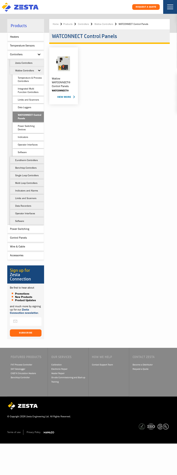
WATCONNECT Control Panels (29, 117)
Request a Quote (140, 369)
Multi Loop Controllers (26, 183)
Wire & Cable (17, 246)
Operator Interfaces (28, 144)
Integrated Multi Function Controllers (28, 90)
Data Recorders (23, 206)
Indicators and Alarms (26, 190)
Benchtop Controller (20, 377)
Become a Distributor (143, 365)
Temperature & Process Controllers (30, 79)
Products (68, 24)
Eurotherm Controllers (26, 160)
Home (56, 24)
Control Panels (18, 237)
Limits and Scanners (28, 99)
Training (55, 382)
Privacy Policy (33, 432)
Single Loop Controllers (27, 175)
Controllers (16, 54)
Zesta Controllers (23, 63)
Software (22, 152)
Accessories (16, 255)
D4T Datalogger (18, 369)
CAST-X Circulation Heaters (23, 373)
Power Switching (19, 229)
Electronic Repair (59, 369)
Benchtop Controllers (26, 168)
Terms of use (14, 432)
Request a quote (146, 7)
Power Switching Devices (26, 128)
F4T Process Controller (21, 365)
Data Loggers (24, 107)
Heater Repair (57, 373)
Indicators (23, 137)
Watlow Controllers (24, 70)
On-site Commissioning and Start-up (68, 377)
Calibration (56, 365)
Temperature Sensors (22, 45)
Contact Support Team (102, 365)
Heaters (14, 36)
